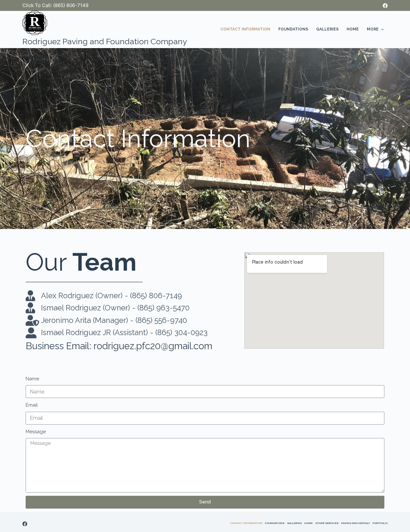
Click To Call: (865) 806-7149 (55, 5)
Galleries (327, 29)
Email (32, 405)
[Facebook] (385, 5)
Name (32, 379)
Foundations (293, 29)
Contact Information (245, 29)
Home (353, 29)
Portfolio (380, 523)
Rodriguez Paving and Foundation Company (104, 41)
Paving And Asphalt (355, 523)
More (373, 29)
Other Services (327, 523)
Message (36, 432)
